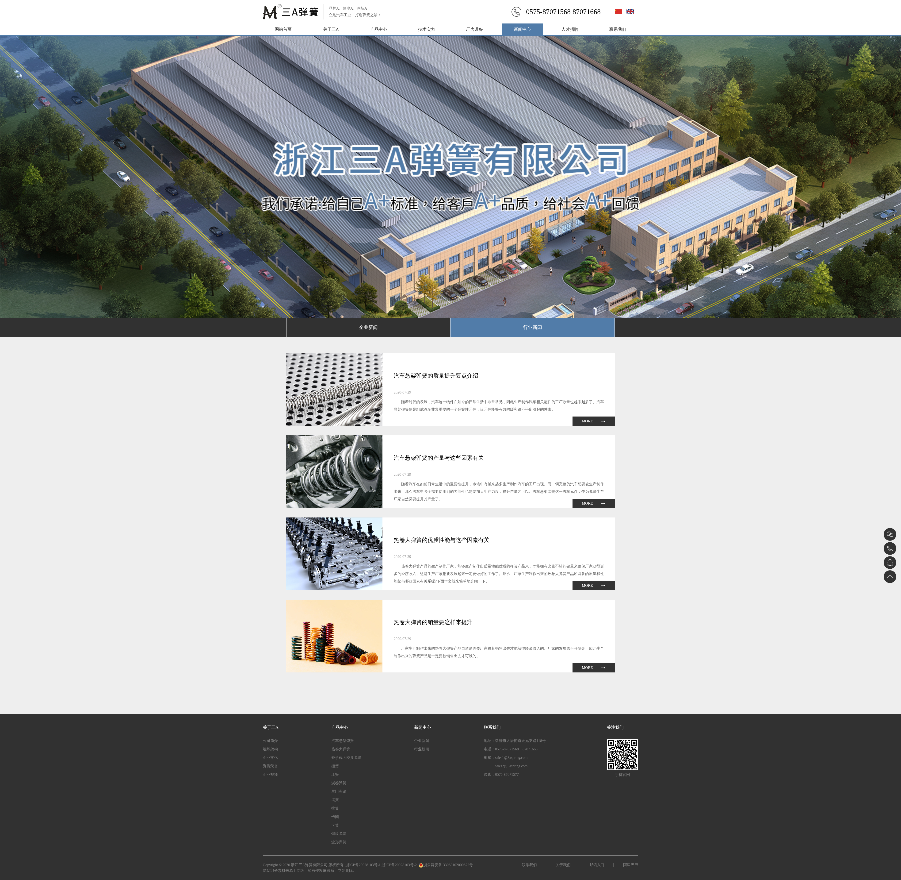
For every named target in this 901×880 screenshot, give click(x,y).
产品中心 (378, 29)
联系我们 (617, 29)
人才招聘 (569, 29)
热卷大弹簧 (340, 749)
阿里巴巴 (630, 865)
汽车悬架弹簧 (342, 741)
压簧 (335, 774)
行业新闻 (532, 327)
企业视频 (270, 774)
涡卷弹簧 (338, 783)
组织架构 (270, 749)
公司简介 (270, 741)
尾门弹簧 (338, 791)
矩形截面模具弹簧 (346, 758)
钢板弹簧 (338, 834)
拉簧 (335, 808)
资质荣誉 (270, 766)
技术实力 (426, 29)
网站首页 (283, 29)
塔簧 (335, 800)
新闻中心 (522, 29)
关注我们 (615, 727)
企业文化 (270, 758)
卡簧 (335, 825)
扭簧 (335, 766)
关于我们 (563, 865)
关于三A (331, 29)
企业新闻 (368, 327)
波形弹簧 (338, 842)
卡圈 (335, 817)
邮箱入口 (596, 865)
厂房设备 (474, 29)
